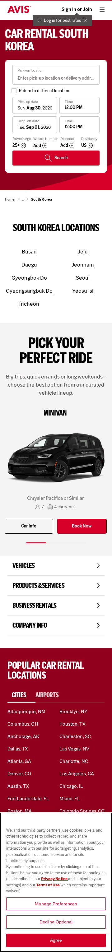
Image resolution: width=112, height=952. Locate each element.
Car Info (28, 526)
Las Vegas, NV (74, 749)
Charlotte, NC (73, 761)
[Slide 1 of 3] (36, 542)
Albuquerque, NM (26, 711)
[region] (56, 882)
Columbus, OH (22, 724)
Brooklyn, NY (73, 711)
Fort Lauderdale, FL (28, 798)
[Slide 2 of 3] (56, 542)
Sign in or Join (77, 9)
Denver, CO (19, 774)
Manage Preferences (56, 903)
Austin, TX (18, 786)
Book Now (81, 526)
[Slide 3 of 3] (76, 542)
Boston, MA (19, 811)
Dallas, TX (17, 749)
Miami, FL (69, 798)
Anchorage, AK (23, 736)
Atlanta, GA (19, 761)
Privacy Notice (54, 878)
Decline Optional (56, 921)
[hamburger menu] (102, 9)
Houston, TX (72, 724)
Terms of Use (47, 885)
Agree (56, 940)
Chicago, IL (71, 786)
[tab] (21, 695)
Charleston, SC (75, 736)
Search (61, 157)
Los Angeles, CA (76, 774)
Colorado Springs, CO (82, 811)
